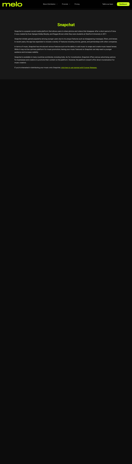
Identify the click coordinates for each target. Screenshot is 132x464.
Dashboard (123, 4)
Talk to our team (107, 4)
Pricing (77, 4)
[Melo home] (12, 4)
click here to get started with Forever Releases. (79, 68)
